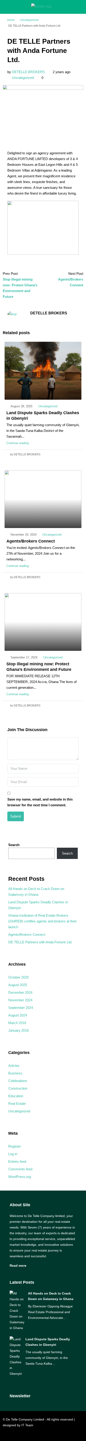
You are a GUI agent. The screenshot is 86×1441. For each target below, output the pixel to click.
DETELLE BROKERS (28, 72)
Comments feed (20, 1169)
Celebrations (17, 1081)
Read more (18, 1265)
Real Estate (17, 1103)
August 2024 (17, 1015)
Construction (17, 1088)
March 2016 (17, 1023)
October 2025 (18, 977)
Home (11, 20)
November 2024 (20, 1000)
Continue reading (17, 443)
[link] (17, 1310)
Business (15, 1073)
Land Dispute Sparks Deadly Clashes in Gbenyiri (38, 905)
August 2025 (17, 985)
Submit (15, 816)
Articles (13, 1066)
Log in (12, 1154)
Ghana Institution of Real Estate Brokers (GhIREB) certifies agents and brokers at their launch (42, 921)
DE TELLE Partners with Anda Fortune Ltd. (40, 942)
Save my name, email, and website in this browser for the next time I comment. (40, 802)
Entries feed (17, 1161)
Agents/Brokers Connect (30, 541)
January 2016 (18, 1030)
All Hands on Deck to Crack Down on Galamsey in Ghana (36, 891)
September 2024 (20, 1008)
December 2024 (20, 992)
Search (13, 845)
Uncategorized (29, 20)
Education (15, 1096)
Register (14, 1146)
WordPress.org (19, 1177)
